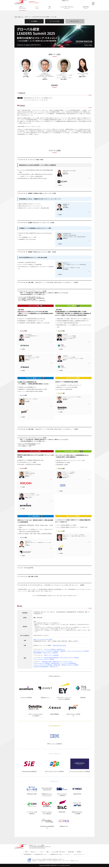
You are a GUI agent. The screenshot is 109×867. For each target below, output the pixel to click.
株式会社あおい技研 (46, 661)
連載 (49, 7)
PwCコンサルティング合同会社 (50, 652)
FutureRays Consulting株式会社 (40, 666)
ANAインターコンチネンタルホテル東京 (42, 639)
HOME (15, 16)
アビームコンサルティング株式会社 (41, 663)
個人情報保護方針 (28, 854)
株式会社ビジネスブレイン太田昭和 (70, 664)
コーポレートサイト (78, 854)
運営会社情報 (86, 7)
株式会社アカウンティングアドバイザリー (62, 661)
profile (60, 185)
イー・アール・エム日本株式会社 (68, 663)
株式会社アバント (61, 649)
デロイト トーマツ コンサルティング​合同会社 (36, 714)
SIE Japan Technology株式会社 (51, 657)
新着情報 (79, 851)
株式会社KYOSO (55, 663)
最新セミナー (22, 7)
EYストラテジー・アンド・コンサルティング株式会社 (46, 651)
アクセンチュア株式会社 (50, 649)
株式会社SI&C (57, 664)
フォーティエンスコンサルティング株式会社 (43, 659)
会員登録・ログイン (65, 0)
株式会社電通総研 (37, 652)
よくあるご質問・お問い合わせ (67, 7)
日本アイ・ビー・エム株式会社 (51, 655)
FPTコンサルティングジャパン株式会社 (69, 657)
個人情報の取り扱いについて (41, 854)
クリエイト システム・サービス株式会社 (42, 664)
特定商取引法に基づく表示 (56, 854)
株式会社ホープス (54, 666)
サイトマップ (68, 854)
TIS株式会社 (63, 651)
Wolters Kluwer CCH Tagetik (59, 645)
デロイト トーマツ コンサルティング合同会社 (78, 651)
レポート (37, 7)
